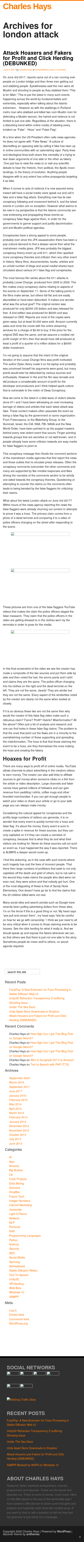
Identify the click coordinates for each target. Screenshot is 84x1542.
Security (14, 1249)
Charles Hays (27, 6)
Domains (14, 1188)
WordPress (64, 1531)
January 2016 (17, 1095)
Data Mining (16, 1183)
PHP (12, 1231)
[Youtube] (13, 1387)
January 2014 (17, 1122)
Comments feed (19, 1319)
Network (14, 1218)
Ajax (11, 1161)
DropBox (14, 1192)
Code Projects (18, 1179)
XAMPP (14, 1297)
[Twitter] (26, 1374)
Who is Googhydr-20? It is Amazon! (52, 1060)
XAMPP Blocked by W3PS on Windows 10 (33, 1465)
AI (10, 1157)
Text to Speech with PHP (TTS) (49, 1064)
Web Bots (15, 1288)
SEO (12, 1253)
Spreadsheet (17, 1266)
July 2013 (15, 1139)
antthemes (32, 1534)
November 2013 (19, 1130)
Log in (13, 1310)
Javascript (15, 1209)
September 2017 (19, 1087)
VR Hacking (16, 1284)
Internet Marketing (20, 1205)
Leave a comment (57, 69)
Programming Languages (25, 1235)
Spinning (14, 1262)
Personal (14, 1227)
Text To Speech (19, 1275)
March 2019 (16, 1082)
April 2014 (15, 1108)
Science (14, 1244)
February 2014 (18, 1117)
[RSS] (53, 1374)
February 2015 (18, 1100)
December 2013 (19, 1126)
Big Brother (16, 1170)
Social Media (41, 69)
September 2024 (19, 1078)
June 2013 (15, 1143)
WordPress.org (18, 1323)
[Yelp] (26, 1387)
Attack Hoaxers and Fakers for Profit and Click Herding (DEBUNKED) (38, 58)
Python (13, 1240)
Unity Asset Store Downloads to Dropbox (34, 1011)
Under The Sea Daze (22, 1007)
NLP (11, 1222)
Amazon (14, 1166)
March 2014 (16, 1113)
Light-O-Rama (18, 1214)
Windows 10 (16, 1292)
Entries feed (16, 1315)
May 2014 (15, 1104)
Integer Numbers (19, 1201)
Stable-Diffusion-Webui (23, 1270)
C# (11, 1175)
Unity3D (14, 1279)
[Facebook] (13, 1374)
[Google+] (39, 1374)
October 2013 (17, 1135)
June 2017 (15, 1091)
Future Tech (16, 1196)
